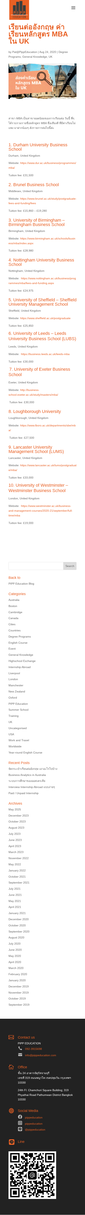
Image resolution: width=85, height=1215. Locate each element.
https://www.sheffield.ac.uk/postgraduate (45, 318)
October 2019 (17, 998)
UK (50, 56)
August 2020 (16, 937)
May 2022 (14, 864)
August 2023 (16, 827)
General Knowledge (34, 56)
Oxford (12, 697)
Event (12, 648)
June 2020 (15, 949)
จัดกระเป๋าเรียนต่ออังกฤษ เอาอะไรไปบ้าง (32, 768)
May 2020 (14, 955)
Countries (14, 630)
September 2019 (18, 1004)
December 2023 (18, 815)
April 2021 (14, 907)
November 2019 (18, 992)
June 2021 (15, 894)
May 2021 (14, 901)
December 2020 (18, 919)
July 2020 (14, 943)
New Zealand (16, 691)
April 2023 (14, 846)
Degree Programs (19, 636)
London (13, 679)
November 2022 (18, 858)
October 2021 (17, 876)
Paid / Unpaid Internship (23, 793)
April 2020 (14, 962)
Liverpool (14, 673)
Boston (12, 606)
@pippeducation (35, 1129)
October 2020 (17, 925)
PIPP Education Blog (21, 583)
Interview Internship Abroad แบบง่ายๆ (31, 787)
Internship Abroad (19, 667)
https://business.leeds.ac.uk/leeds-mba (45, 354)
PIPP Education (18, 703)
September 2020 (18, 931)
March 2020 (16, 968)
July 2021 (14, 888)
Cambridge (15, 612)
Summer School (18, 709)
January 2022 (17, 870)
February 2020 (17, 974)
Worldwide (15, 746)
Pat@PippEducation (24, 52)
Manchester (15, 685)
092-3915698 (33, 1048)
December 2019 (18, 986)
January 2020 (17, 980)
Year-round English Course (25, 752)
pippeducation (33, 1117)
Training (13, 715)
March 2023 (16, 852)
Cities (11, 624)
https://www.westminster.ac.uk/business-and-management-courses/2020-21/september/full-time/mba (40, 510)
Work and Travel (18, 740)
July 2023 (14, 833)
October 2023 (17, 821)
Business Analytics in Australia (27, 774)
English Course (17, 642)
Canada (13, 618)
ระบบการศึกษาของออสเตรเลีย (26, 780)
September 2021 (18, 882)
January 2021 (17, 913)
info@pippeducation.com (40, 1055)
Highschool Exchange (22, 661)
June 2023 (15, 840)
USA (11, 734)
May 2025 (14, 809)
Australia (13, 599)
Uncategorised (17, 728)
